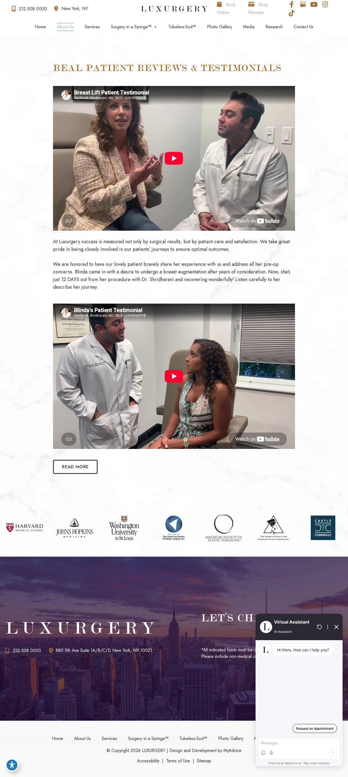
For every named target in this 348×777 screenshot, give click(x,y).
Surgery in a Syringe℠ (131, 27)
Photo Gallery (219, 27)
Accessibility (148, 761)
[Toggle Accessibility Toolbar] (11, 765)
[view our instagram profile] (325, 4)
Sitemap (204, 761)
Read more (75, 467)
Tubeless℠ (182, 27)
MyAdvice (231, 750)
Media (248, 27)
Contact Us (303, 27)
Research (274, 27)
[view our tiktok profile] (292, 13)
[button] (75, 466)
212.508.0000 (27, 651)
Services (92, 27)
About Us (65, 27)
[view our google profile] (303, 4)
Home (40, 27)
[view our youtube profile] (314, 4)
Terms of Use (178, 761)
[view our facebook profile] (292, 4)
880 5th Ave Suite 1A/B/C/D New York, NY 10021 (104, 650)
